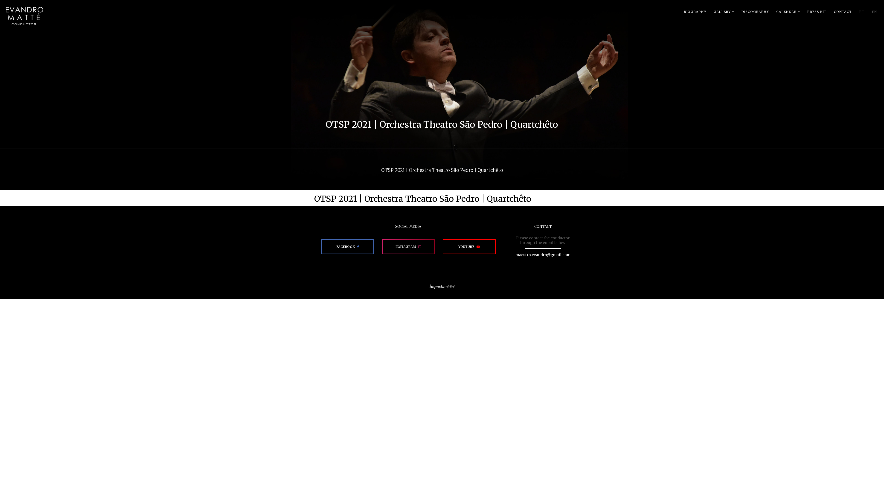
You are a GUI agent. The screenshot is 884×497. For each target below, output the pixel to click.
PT (861, 12)
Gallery (723, 12)
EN (874, 12)
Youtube (466, 247)
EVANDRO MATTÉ (24, 16)
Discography (755, 12)
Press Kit (816, 12)
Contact (843, 12)
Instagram (405, 247)
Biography (695, 12)
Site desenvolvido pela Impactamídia (442, 286)
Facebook (345, 247)
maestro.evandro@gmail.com (542, 254)
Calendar (786, 12)
